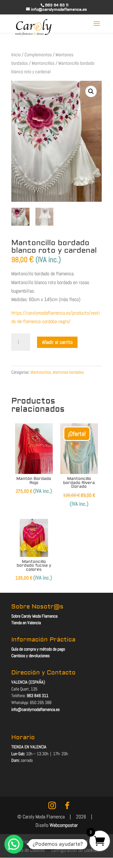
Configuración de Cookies (75, 850)
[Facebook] (67, 805)
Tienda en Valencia (26, 622)
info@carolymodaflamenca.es (35, 709)
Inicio (16, 55)
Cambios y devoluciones (30, 655)
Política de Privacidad (67, 841)
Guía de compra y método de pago (38, 649)
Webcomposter (64, 825)
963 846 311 (37, 695)
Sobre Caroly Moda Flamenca (34, 616)
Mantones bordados (68, 372)
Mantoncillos (43, 63)
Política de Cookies (26, 850)
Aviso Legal (29, 841)
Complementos (38, 55)
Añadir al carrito (57, 342)
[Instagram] (52, 805)
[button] (91, 91)
